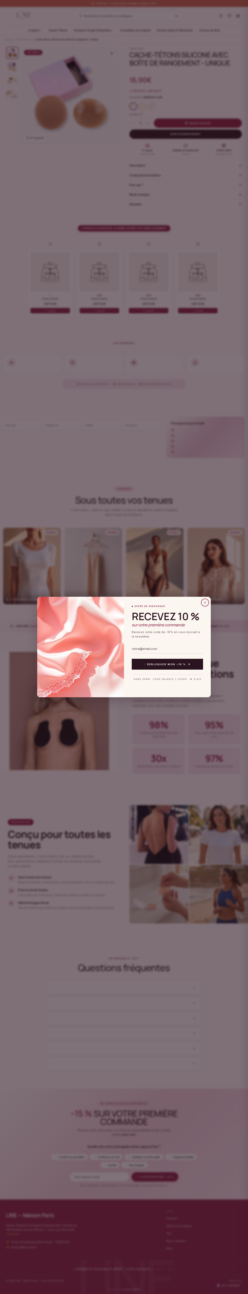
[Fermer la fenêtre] (205, 602)
